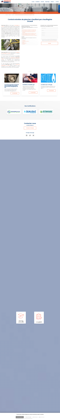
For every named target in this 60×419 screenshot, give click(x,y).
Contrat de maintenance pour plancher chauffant (29, 35)
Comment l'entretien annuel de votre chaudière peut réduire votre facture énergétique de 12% (11, 86)
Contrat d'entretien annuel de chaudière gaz (28, 34)
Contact (57, 1)
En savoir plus (14, 93)
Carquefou (23, 40)
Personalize (36, 417)
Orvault (13, 14)
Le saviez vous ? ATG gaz (46, 84)
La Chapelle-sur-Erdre (25, 41)
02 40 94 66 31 (22, 12)
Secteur (10, 14)
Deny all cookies (28, 417)
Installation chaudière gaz (29, 84)
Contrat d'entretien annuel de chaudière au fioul (29, 33)
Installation (38, 1)
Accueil (33, 1)
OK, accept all (20, 417)
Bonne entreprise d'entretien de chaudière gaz (29, 30)
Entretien (42, 1)
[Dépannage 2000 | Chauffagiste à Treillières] (6, 1)
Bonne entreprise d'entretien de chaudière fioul (29, 29)
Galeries (52, 1)
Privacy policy (42, 417)
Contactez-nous (37, 12)
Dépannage (47, 1)
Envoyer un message (30, 127)
